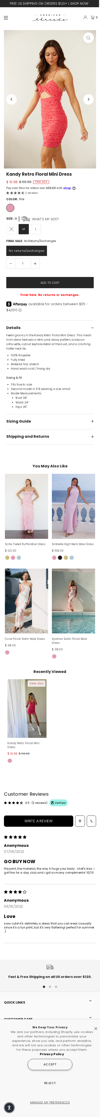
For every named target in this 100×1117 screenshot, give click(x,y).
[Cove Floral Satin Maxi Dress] (26, 601)
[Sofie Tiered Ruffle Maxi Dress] (26, 506)
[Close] (95, 1026)
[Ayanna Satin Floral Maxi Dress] (73, 601)
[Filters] (80, 821)
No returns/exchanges (26, 251)
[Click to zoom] (88, 37)
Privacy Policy (52, 1054)
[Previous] (11, 99)
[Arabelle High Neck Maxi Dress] (73, 506)
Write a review (38, 821)
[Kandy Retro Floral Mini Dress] (27, 708)
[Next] (88, 99)
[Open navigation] (16, 17)
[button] (15, 193)
